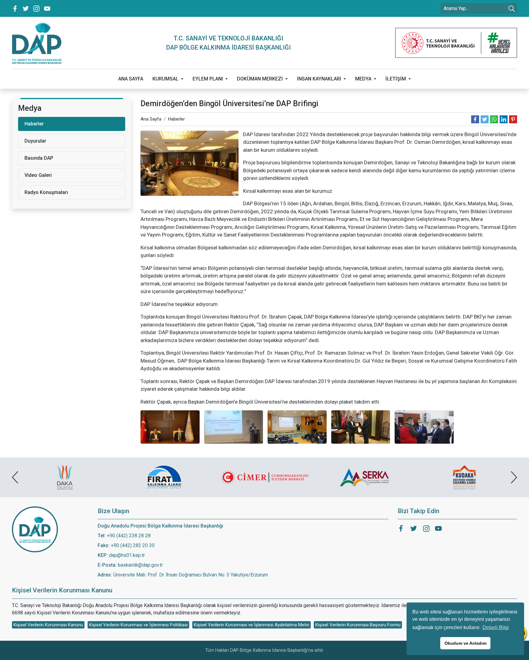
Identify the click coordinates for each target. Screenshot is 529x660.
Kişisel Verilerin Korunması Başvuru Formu (357, 625)
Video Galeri (38, 175)
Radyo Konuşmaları (46, 192)
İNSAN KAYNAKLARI (319, 79)
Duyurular (35, 141)
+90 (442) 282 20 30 (133, 545)
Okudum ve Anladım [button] (465, 643)
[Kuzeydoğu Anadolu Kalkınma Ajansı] (364, 477)
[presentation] (15, 477)
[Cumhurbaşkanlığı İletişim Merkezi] (164, 477)
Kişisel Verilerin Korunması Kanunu (48, 625)
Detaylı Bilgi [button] (495, 627)
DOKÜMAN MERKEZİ (260, 79)
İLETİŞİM (395, 79)
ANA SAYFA (130, 79)
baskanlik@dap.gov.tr (140, 565)
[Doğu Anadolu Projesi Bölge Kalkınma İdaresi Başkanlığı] (37, 42)
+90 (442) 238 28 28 (129, 536)
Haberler (176, 119)
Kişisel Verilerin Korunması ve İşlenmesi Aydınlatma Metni (251, 625)
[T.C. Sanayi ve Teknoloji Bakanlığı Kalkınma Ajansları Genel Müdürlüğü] (456, 43)
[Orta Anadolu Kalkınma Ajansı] (464, 477)
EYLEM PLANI (208, 79)
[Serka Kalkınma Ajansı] (264, 477)
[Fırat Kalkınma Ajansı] (64, 477)
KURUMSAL (165, 79)
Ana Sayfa (151, 119)
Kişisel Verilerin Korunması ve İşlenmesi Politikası (138, 625)
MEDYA (363, 79)
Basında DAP (38, 158)
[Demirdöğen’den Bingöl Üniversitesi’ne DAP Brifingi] (189, 163)
